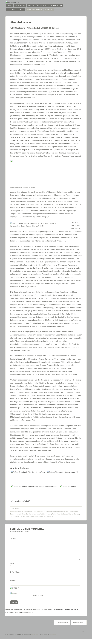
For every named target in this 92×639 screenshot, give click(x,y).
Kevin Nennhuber (34, 514)
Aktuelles (20, 511)
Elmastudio (53, 634)
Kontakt (31, 6)
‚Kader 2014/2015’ (69, 398)
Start (9, 6)
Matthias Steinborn (45, 514)
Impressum (49, 10)
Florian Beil (25, 514)
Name (12, 563)
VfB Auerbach (48, 516)
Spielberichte (28, 511)
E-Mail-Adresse (15, 572)
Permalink (76, 22)
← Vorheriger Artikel (62, 622)
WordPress (34, 634)
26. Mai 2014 (16, 509)
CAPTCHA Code (38, 596)
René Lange (64, 514)
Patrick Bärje (56, 514)
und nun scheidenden (18, 42)
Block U (66, 511)
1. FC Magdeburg (47, 511)
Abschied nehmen (21, 22)
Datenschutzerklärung (34, 10)
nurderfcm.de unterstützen (49, 6)
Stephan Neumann (73, 514)
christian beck (74, 511)
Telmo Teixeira (14, 516)
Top (82, 631)
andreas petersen (58, 511)
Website (12, 580)
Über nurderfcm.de (15, 10)
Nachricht (13, 538)
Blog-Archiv (20, 6)
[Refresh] (13, 593)
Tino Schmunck (24, 516)
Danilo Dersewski (15, 514)
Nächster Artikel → (78, 622)
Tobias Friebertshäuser (36, 516)
